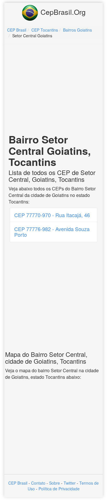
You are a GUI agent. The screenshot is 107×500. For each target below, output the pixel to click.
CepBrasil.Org (62, 12)
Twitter (70, 483)
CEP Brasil (17, 483)
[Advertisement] (54, 90)
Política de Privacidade (59, 488)
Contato (38, 483)
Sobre (54, 483)
